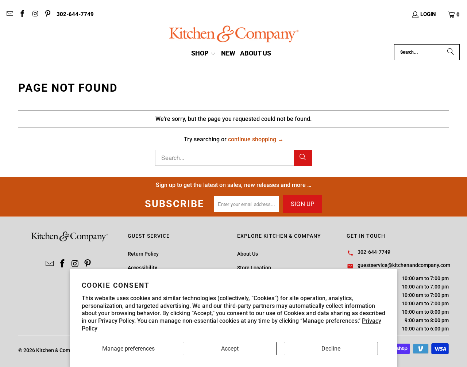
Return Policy (143, 254)
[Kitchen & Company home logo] (233, 35)
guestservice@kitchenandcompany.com (404, 265)
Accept (230, 348)
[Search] (450, 52)
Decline (330, 348)
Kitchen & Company (58, 350)
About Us (247, 254)
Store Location (254, 268)
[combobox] (427, 52)
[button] (454, 14)
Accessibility (142, 268)
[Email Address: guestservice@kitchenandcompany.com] (9, 14)
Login (428, 14)
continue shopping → (255, 139)
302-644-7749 (75, 14)
